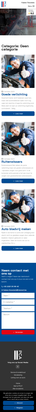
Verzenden (19, 332)
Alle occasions (18, 389)
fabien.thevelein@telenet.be (14, 290)
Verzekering (18, 375)
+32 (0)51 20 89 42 (11, 286)
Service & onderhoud (18, 372)
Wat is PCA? (18, 386)
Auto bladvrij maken (16, 229)
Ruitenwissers (12, 162)
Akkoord (19, 403)
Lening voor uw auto (18, 378)
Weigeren (19, 408)
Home (18, 383)
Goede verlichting (14, 94)
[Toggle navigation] (33, 6)
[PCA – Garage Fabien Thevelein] (4, 4)
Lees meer (19, 114)
